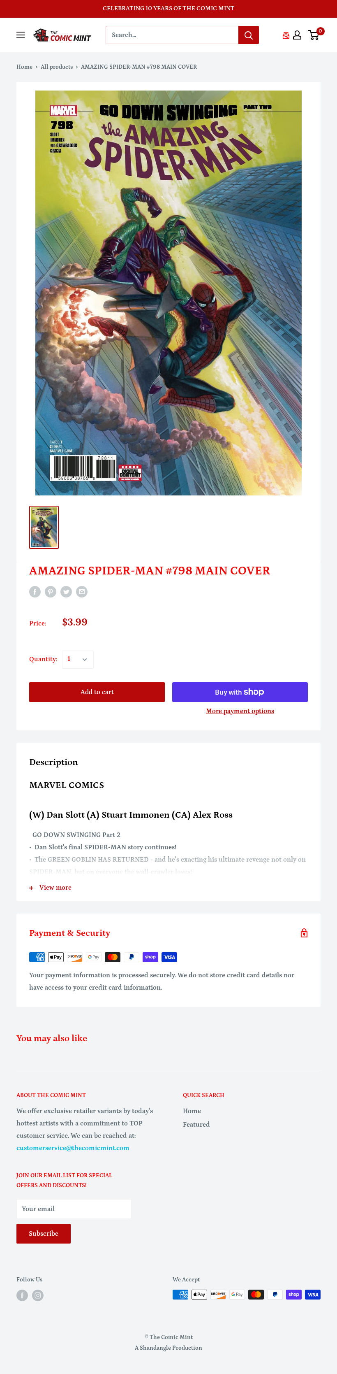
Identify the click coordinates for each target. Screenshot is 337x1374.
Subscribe (43, 1233)
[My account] (297, 35)
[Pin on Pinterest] (50, 591)
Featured (196, 1124)
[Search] (248, 35)
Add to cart (97, 692)
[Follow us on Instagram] (38, 1295)
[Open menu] (20, 35)
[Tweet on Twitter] (66, 591)
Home (24, 67)
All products (57, 67)
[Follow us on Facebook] (22, 1295)
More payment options (240, 711)
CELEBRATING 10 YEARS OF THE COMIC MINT (169, 8)
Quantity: (43, 659)
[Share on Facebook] (35, 591)
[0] (314, 35)
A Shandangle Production (168, 1348)
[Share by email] (82, 591)
